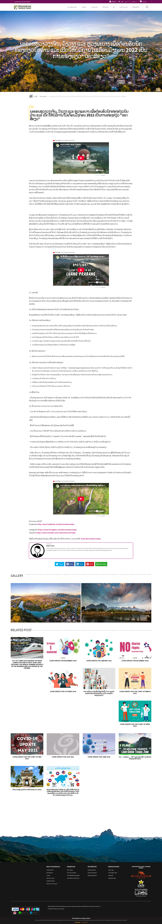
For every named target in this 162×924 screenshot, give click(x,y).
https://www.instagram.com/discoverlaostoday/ (57, 529)
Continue (77, 922)
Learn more (85, 922)
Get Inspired (43, 96)
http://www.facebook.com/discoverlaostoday (55, 524)
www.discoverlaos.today (91, 538)
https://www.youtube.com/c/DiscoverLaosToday (56, 532)
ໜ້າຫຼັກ (36, 96)
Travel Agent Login (112, 872)
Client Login (111, 870)
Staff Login (110, 875)
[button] (123, 1)
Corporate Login (112, 878)
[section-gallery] (158, 90)
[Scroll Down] (81, 89)
